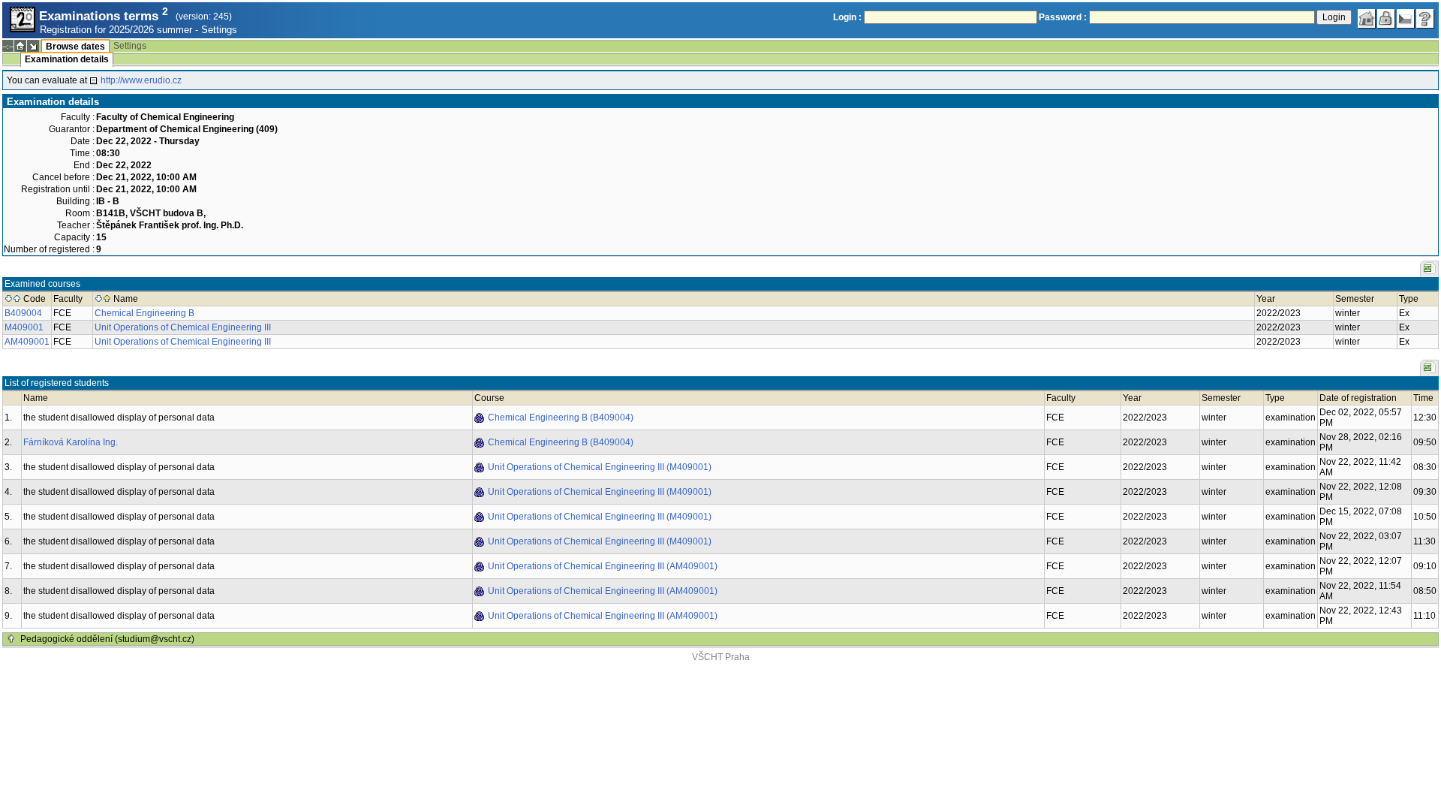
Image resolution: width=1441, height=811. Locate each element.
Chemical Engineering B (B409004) (560, 417)
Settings (219, 29)
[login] (1386, 18)
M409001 (24, 327)
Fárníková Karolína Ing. (70, 442)
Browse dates (75, 46)
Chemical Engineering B (144, 313)
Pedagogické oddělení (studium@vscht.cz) (107, 639)
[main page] (1366, 18)
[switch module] (33, 46)
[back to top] (11, 639)
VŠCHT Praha (721, 657)
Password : (1063, 17)
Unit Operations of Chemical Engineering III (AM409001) (602, 566)
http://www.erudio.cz (141, 80)
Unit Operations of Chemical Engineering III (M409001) (599, 467)
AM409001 (27, 341)
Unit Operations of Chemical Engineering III (183, 327)
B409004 (23, 313)
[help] (1425, 18)
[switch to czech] (1405, 18)
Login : (847, 17)
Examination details (67, 59)
